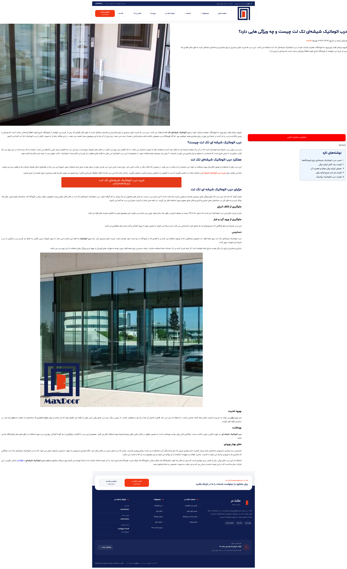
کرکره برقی (159, 511)
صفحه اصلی (222, 13)
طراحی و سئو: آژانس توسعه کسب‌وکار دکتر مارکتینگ (109, 563)
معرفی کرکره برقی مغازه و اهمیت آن (326, 168)
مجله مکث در (170, 13)
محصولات (204, 13)
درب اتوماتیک (158, 506)
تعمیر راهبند (193, 522)
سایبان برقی (158, 522)
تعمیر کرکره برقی (192, 511)
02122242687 (121, 184)
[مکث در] (244, 13)
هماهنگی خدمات (105, 547)
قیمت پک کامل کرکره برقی (330, 164)
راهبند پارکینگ (158, 517)
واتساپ (120, 13)
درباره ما (153, 13)
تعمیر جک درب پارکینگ (190, 517)
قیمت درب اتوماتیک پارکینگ (328, 176)
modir (309, 40)
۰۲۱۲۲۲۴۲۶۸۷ (98, 4)
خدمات (187, 13)
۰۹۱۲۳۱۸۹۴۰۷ (124, 519)
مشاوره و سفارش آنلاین (296, 137)
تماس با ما (137, 13)
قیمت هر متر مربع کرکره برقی (328, 172)
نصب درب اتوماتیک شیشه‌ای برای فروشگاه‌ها (321, 160)
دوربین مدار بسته (156, 528)
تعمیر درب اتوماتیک (191, 506)
